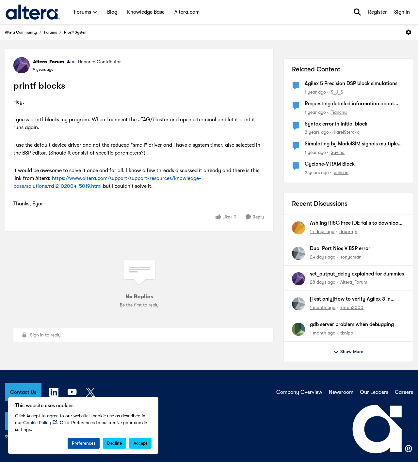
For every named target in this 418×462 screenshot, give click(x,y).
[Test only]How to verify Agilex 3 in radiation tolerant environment (350, 299)
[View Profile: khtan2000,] (298, 303)
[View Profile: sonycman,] (298, 253)
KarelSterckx (346, 132)
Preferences (83, 443)
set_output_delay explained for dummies (357, 274)
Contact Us (23, 392)
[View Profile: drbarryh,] (298, 227)
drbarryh (348, 231)
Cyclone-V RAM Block (330, 164)
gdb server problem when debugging (352, 324)
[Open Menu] (408, 32)
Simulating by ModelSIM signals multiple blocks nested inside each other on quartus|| (351, 144)
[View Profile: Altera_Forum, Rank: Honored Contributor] (21, 65)
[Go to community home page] (33, 12)
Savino (338, 152)
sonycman (351, 257)
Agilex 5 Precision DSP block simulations (351, 83)
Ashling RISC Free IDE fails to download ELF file (355, 223)
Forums (50, 32)
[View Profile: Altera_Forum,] (298, 278)
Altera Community (21, 32)
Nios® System (76, 32)
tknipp (346, 332)
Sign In (402, 12)
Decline (114, 443)
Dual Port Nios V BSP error (340, 248)
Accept (140, 443)
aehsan (341, 172)
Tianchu (339, 112)
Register (377, 12)
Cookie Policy (37, 422)
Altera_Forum (48, 61)
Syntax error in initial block (336, 124)
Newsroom (341, 392)
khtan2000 (351, 307)
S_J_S (337, 92)
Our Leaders (374, 392)
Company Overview (299, 392)
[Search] (357, 12)
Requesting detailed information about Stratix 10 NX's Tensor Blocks (349, 104)
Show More (351, 351)
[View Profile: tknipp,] (298, 329)
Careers (404, 392)
